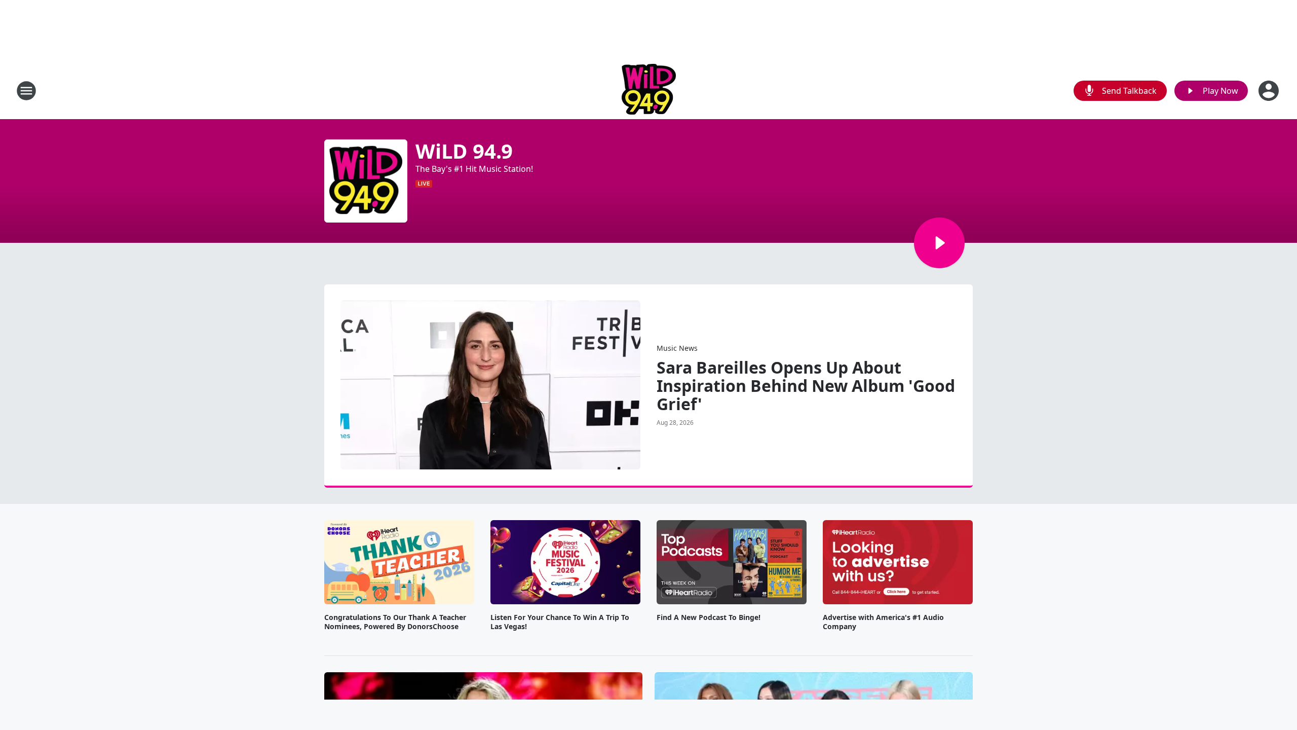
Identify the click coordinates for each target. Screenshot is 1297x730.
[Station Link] (649, 90)
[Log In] (1269, 91)
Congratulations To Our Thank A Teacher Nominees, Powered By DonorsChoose (395, 622)
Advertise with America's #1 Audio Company (883, 622)
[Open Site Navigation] (26, 91)
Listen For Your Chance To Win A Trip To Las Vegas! (559, 622)
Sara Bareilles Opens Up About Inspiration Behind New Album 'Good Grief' (806, 385)
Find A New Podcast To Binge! (708, 617)
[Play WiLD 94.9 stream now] (365, 180)
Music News (677, 348)
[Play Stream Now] (939, 242)
